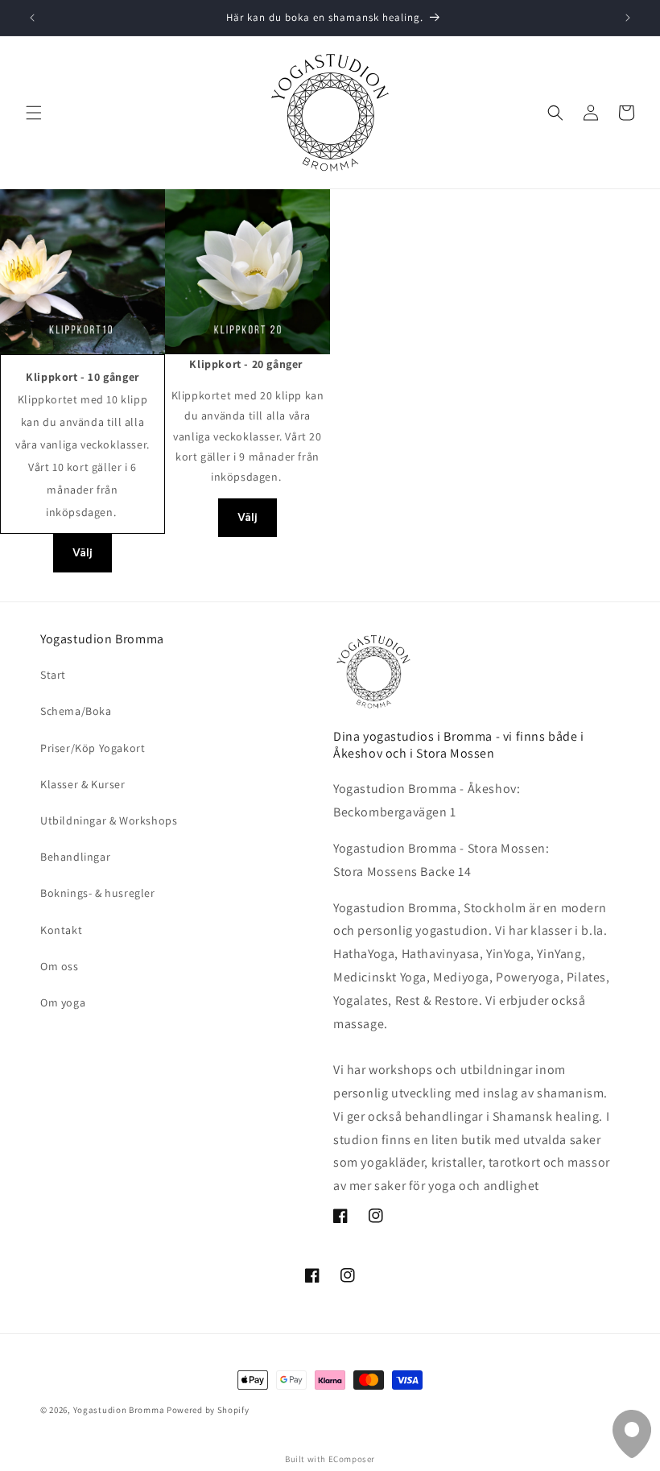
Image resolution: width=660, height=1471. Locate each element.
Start (53, 674)
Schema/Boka (76, 711)
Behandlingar (75, 856)
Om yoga (62, 1002)
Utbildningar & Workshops (108, 820)
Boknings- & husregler (97, 893)
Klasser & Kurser (83, 784)
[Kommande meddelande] (628, 17)
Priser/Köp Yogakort (92, 748)
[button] (34, 112)
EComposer (351, 1459)
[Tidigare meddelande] (32, 17)
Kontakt (61, 930)
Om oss (59, 966)
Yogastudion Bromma (119, 1409)
